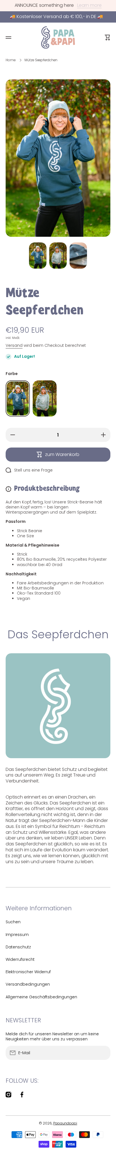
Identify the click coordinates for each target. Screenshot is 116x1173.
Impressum (17, 934)
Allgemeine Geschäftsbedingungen (41, 996)
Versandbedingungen (28, 984)
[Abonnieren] (103, 1053)
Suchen (13, 922)
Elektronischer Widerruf (28, 972)
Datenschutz (18, 947)
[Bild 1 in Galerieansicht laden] (37, 255)
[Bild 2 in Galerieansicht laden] (58, 255)
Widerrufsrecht (20, 959)
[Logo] (58, 37)
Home (10, 60)
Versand (14, 345)
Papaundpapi (65, 1123)
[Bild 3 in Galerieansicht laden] (78, 255)
